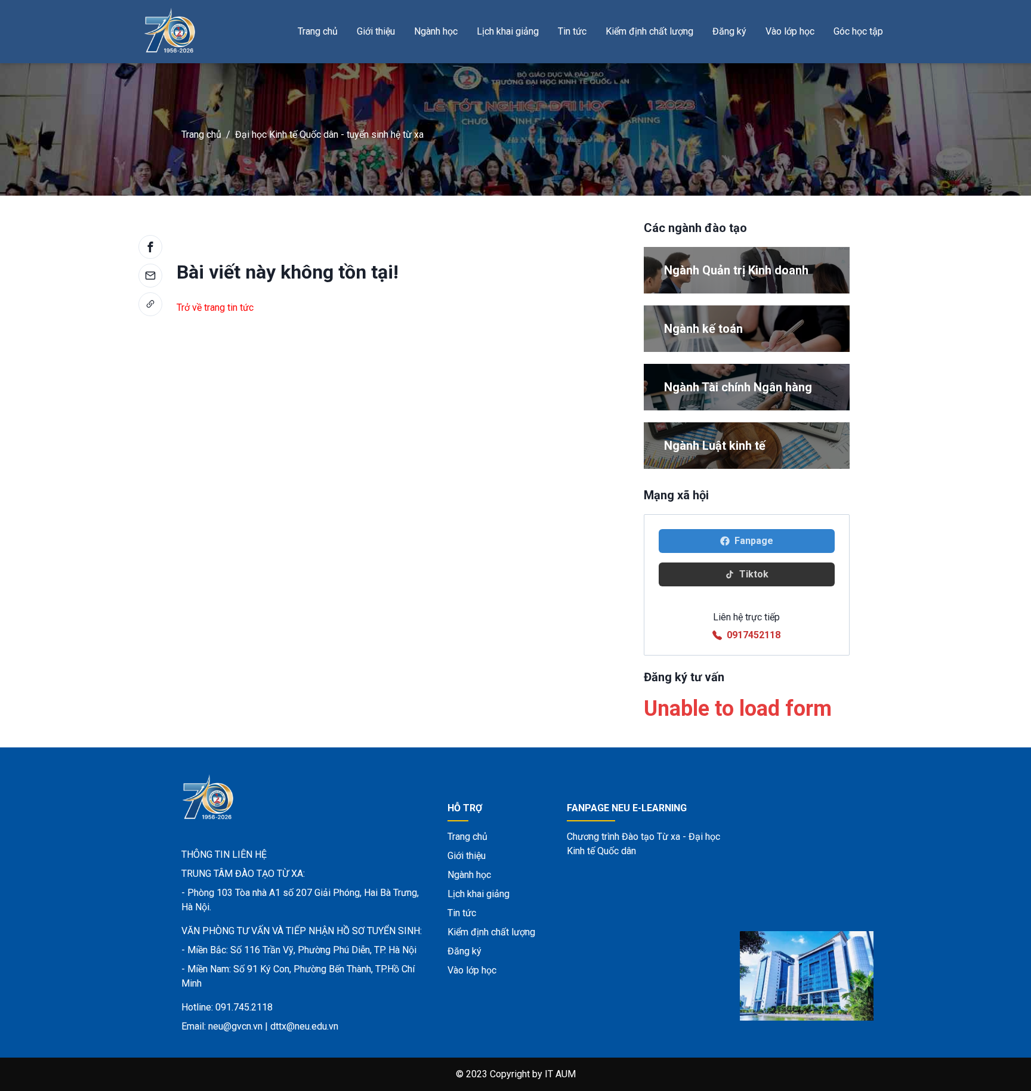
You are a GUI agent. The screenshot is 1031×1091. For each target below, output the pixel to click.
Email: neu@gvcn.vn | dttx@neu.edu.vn (259, 1026)
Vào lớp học (789, 31)
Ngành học (436, 31)
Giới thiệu (376, 31)
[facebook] (150, 247)
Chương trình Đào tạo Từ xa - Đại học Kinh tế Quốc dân (643, 844)
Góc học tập (858, 31)
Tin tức (572, 31)
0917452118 (753, 635)
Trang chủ (318, 31)
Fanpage (753, 540)
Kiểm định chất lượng (649, 31)
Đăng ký (729, 31)
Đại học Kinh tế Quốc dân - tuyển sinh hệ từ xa (329, 134)
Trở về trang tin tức (215, 307)
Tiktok (753, 574)
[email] (150, 276)
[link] (150, 304)
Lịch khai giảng (508, 31)
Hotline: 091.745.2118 (227, 1007)
